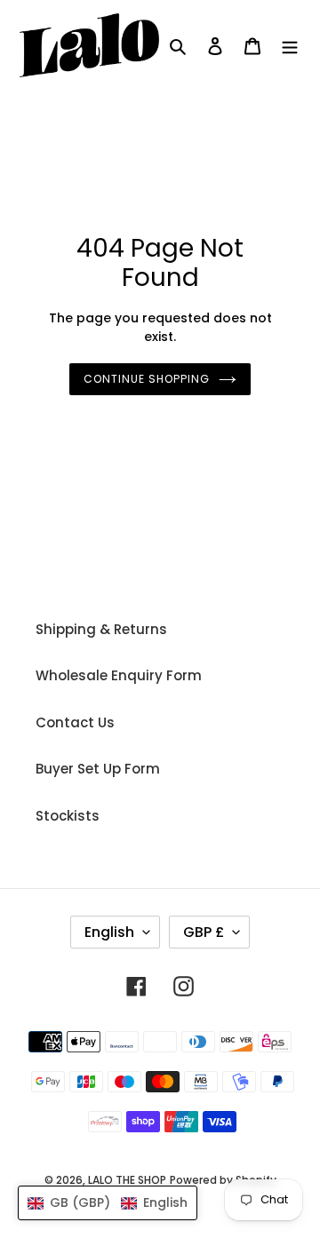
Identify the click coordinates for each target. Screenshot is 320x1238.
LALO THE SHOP (127, 1179)
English (109, 932)
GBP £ (203, 932)
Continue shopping (147, 378)
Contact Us (75, 722)
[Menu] (289, 46)
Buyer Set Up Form (98, 768)
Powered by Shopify (223, 1179)
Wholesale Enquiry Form (119, 675)
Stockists (68, 815)
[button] (107, 1202)
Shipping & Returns (101, 629)
